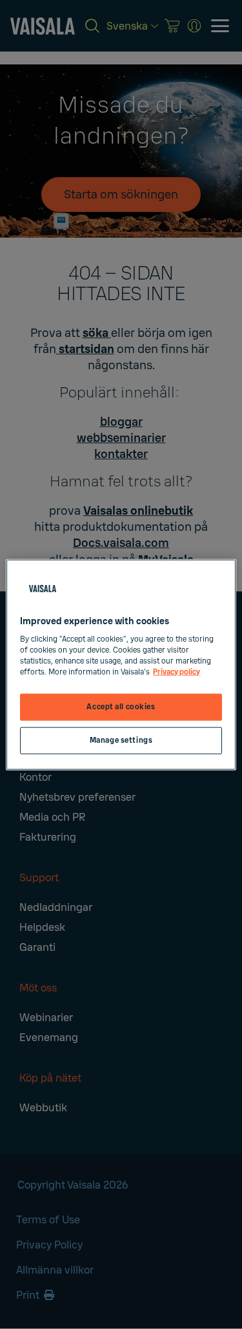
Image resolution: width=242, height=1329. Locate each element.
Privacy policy (176, 672)
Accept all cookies (120, 707)
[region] (121, 664)
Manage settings (121, 740)
